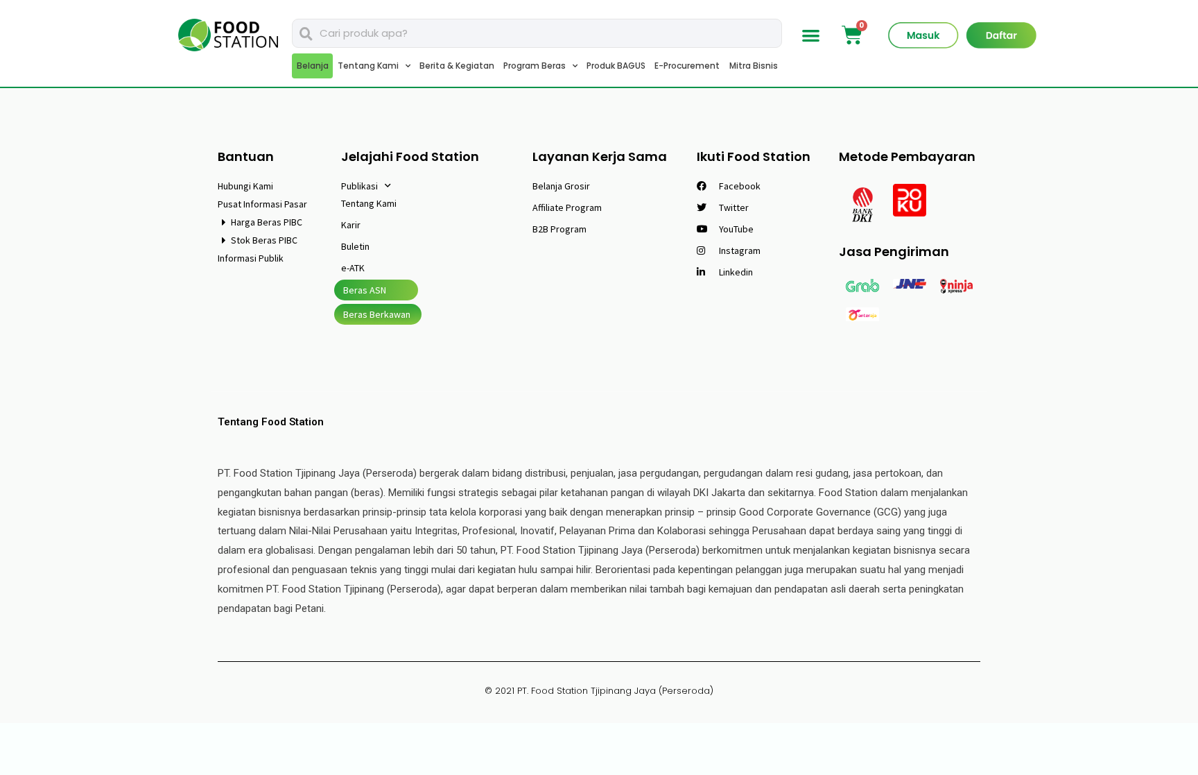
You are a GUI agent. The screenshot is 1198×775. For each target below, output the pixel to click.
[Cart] (852, 35)
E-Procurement (687, 65)
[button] (811, 35)
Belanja (313, 65)
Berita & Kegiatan (456, 65)
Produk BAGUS (616, 65)
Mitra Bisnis (753, 65)
